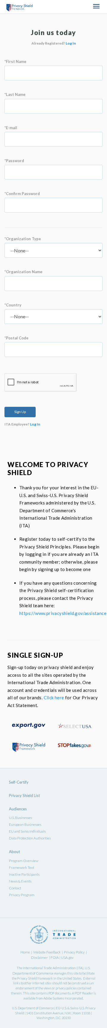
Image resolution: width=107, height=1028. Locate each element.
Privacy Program (21, 895)
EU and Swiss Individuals (27, 831)
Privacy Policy (74, 952)
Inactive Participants (24, 874)
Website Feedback (47, 952)
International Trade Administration (49, 968)
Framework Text (21, 867)
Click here (54, 697)
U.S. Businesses (20, 817)
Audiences (18, 808)
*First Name (15, 61)
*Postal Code (16, 338)
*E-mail (10, 127)
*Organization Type (22, 238)
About (14, 851)
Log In (71, 43)
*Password (14, 160)
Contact (15, 888)
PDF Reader (84, 993)
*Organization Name (23, 271)
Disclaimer (39, 957)
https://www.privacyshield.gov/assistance (62, 613)
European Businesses (25, 824)
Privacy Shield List (24, 795)
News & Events (20, 881)
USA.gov (67, 957)
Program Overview (23, 860)
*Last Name (15, 94)
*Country (12, 305)
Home (25, 952)
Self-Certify (19, 782)
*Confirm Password (22, 193)
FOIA (55, 957)
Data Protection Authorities (30, 838)
